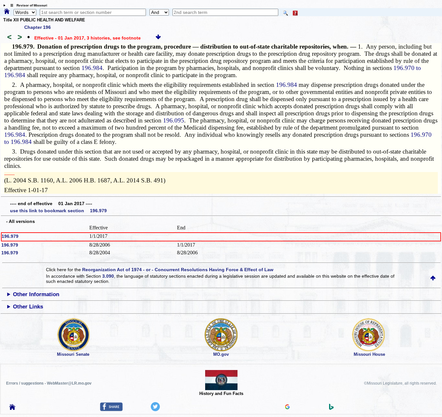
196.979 (10, 236)
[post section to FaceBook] (111, 409)
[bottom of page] (158, 38)
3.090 (108, 276)
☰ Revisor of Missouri (27, 5)
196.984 (92, 67)
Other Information (36, 294)
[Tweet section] (155, 409)
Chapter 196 (37, 27)
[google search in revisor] (287, 407)
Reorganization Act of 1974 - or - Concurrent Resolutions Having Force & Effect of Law (177, 269)
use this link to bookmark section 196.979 (58, 210)
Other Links (28, 307)
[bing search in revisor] (331, 408)
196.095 (173, 120)
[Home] (7, 11)
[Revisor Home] (12, 408)
